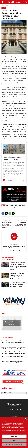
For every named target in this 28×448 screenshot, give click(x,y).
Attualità (7, 5)
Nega (14, 440)
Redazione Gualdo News (8, 18)
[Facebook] (2, 213)
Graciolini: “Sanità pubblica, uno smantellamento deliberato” (6, 225)
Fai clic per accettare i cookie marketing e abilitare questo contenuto (11, 323)
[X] (6, 213)
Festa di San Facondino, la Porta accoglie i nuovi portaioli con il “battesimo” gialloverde (18, 276)
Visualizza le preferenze (14, 444)
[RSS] (15, 409)
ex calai (11, 205)
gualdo (15, 205)
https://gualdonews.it (14, 244)
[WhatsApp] (9, 213)
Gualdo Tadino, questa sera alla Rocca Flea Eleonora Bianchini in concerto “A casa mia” (12, 357)
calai (7, 205)
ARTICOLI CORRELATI (7, 257)
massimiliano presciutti (7, 207)
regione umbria (16, 207)
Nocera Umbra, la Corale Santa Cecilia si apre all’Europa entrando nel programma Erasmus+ (13, 352)
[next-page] (5, 290)
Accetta (14, 436)
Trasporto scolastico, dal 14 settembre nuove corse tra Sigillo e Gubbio (18, 284)
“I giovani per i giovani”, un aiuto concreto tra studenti (21, 224)
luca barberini (22, 205)
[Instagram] (11, 250)
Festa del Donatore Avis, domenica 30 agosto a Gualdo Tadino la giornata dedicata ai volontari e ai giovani (18, 266)
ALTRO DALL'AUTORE (7, 259)
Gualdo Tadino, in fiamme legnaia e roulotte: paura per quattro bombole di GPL (12, 361)
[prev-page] (2, 290)
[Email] (13, 213)
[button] (25, 419)
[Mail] (14, 250)
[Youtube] (20, 250)
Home (2, 5)
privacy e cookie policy (10, 427)
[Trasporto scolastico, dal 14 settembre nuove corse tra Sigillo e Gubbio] (5, 284)
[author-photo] (14, 240)
